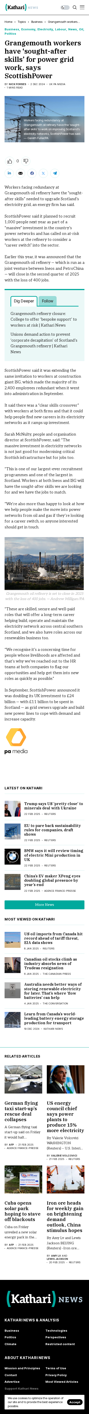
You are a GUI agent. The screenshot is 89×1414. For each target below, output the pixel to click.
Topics (22, 21)
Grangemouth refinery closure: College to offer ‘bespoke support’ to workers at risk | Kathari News (43, 320)
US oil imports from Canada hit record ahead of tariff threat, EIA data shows (53, 938)
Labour (60, 29)
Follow (47, 301)
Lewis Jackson (57, 1259)
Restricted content (60, 1344)
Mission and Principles (22, 1368)
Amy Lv (56, 1255)
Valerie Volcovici (64, 1155)
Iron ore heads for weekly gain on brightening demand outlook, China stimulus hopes (65, 1216)
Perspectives (55, 1337)
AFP (11, 1144)
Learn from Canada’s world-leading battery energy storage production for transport (54, 1018)
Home (8, 21)
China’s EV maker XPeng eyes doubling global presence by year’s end (52, 880)
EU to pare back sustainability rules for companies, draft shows (52, 830)
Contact (11, 1375)
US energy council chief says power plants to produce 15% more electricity (65, 1116)
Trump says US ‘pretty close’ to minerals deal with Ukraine (53, 805)
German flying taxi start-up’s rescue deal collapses (21, 1111)
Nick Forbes (17, 84)
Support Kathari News (22, 1388)
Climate (10, 1344)
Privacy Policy (56, 1375)
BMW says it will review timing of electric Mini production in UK (53, 855)
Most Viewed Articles (61, 1381)
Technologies (56, 1330)
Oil (81, 29)
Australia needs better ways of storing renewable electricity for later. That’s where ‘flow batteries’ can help (52, 991)
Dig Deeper (24, 301)
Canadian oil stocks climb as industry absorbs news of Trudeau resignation (50, 963)
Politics (10, 33)
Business (36, 21)
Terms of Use (55, 1368)
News (72, 29)
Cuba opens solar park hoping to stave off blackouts (23, 1211)
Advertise (12, 1381)
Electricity (45, 29)
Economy (28, 29)
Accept (74, 1402)
